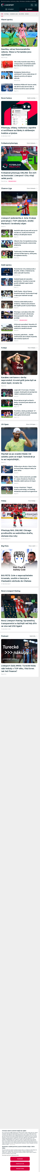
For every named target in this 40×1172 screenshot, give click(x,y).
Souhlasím (20, 1158)
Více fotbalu (31, 348)
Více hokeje (31, 501)
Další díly (32, 636)
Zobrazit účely (20, 1168)
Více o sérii (32, 546)
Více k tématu (31, 143)
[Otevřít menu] (35, 5)
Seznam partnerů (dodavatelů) (10, 1155)
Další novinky (31, 98)
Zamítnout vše (20, 1163)
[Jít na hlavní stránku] (9, 5)
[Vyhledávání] (31, 5)
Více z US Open (30, 424)
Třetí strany (12, 1144)
